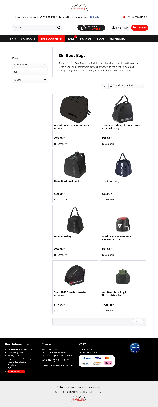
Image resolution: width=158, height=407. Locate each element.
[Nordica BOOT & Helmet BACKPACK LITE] (123, 220)
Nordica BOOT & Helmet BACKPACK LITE (116, 238)
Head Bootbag (110, 181)
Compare (62, 143)
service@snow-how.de (61, 365)
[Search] (59, 28)
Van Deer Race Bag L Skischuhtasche (114, 294)
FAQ (9, 368)
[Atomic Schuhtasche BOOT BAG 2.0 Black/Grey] (123, 109)
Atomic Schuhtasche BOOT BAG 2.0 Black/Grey (121, 127)
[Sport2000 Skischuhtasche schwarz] (75, 276)
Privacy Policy (13, 355)
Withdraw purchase (16, 371)
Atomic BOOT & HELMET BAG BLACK (71, 127)
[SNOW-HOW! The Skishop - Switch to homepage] (79, 7)
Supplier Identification (17, 362)
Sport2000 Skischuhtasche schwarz (70, 294)
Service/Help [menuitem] (139, 16)
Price (16, 72)
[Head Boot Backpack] (75, 165)
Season (17, 79)
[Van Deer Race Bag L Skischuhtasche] (123, 276)
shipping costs (95, 387)
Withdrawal (12, 365)
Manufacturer (21, 64)
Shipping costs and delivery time (21, 358)
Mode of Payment (15, 352)
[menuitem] (40, 28)
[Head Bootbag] (123, 165)
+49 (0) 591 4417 (51, 16)
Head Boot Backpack (66, 181)
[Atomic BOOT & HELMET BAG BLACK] (75, 109)
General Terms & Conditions (20, 349)
